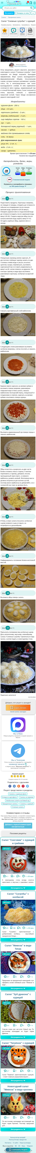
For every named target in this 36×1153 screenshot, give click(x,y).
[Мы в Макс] (18, 724)
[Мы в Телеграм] (18, 751)
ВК (16, 1146)
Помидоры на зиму (22, 13)
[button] (30, 34)
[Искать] (31, 8)
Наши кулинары (25, 1143)
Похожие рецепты (6, 25)
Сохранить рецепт (20, 1150)
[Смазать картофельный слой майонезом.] (18, 324)
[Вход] (34, 2)
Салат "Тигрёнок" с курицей (18, 1043)
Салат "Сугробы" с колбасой (18, 895)
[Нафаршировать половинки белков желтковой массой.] (18, 576)
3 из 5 (18, 776)
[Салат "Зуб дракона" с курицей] (18, 1011)
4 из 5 (21, 776)
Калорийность (26, 25)
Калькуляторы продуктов (17, 1139)
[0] (24, 33)
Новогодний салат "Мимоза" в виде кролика (18, 1088)
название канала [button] (17, 764)
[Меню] (2, 2)
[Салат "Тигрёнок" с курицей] (18, 1057)
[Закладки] (30, 2)
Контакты (8, 1143)
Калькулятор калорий (17, 1137)
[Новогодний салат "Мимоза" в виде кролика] (18, 1103)
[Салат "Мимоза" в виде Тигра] (18, 962)
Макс (23, 1146)
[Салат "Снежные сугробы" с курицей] (18, 50)
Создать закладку (20, 708)
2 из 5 (15, 776)
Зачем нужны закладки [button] (18, 712)
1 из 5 (12, 776)
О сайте (15, 1143)
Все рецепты (9, 13)
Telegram (30, 1146)
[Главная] (14, 3)
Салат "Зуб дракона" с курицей (18, 996)
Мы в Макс (18, 733)
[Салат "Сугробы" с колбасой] (18, 912)
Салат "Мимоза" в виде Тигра (18, 947)
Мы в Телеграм (18, 760)
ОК (19, 1146)
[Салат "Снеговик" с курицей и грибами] (18, 859)
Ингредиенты (16, 25)
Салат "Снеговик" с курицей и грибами (18, 841)
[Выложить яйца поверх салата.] (18, 611)
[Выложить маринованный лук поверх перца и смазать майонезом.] (18, 448)
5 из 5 (24, 776)
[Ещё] (33, 13)
